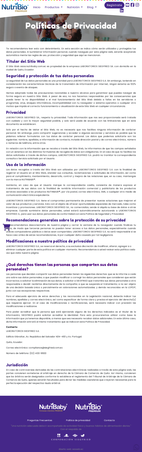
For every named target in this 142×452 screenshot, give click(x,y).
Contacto (109, 420)
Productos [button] (52, 7)
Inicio (36, 7)
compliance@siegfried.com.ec (46, 347)
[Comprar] (6, 227)
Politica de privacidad (78, 420)
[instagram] (137, 5)
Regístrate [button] (114, 5)
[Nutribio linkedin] (122, 10)
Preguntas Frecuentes (39, 420)
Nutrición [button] (73, 7)
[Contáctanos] (136, 447)
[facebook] (133, 5)
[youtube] (127, 5)
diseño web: (65, 449)
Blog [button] (90, 7)
